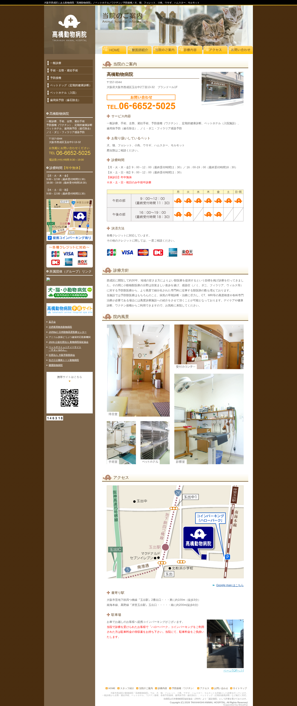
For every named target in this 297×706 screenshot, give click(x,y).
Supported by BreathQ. (235, 704)
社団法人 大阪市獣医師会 (62, 355)
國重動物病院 (56, 365)
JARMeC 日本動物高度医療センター (68, 332)
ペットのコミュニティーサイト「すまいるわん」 (65, 348)
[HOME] (114, 50)
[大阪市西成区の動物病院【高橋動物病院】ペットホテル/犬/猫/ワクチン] (69, 28)
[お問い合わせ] (241, 50)
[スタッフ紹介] (139, 50)
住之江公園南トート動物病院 (64, 360)
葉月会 (52, 322)
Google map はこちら (230, 585)
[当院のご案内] (165, 50)
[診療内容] (190, 50)
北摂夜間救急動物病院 (60, 327)
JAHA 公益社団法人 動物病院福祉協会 (68, 342)
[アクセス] (215, 50)
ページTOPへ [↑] (233, 670)
